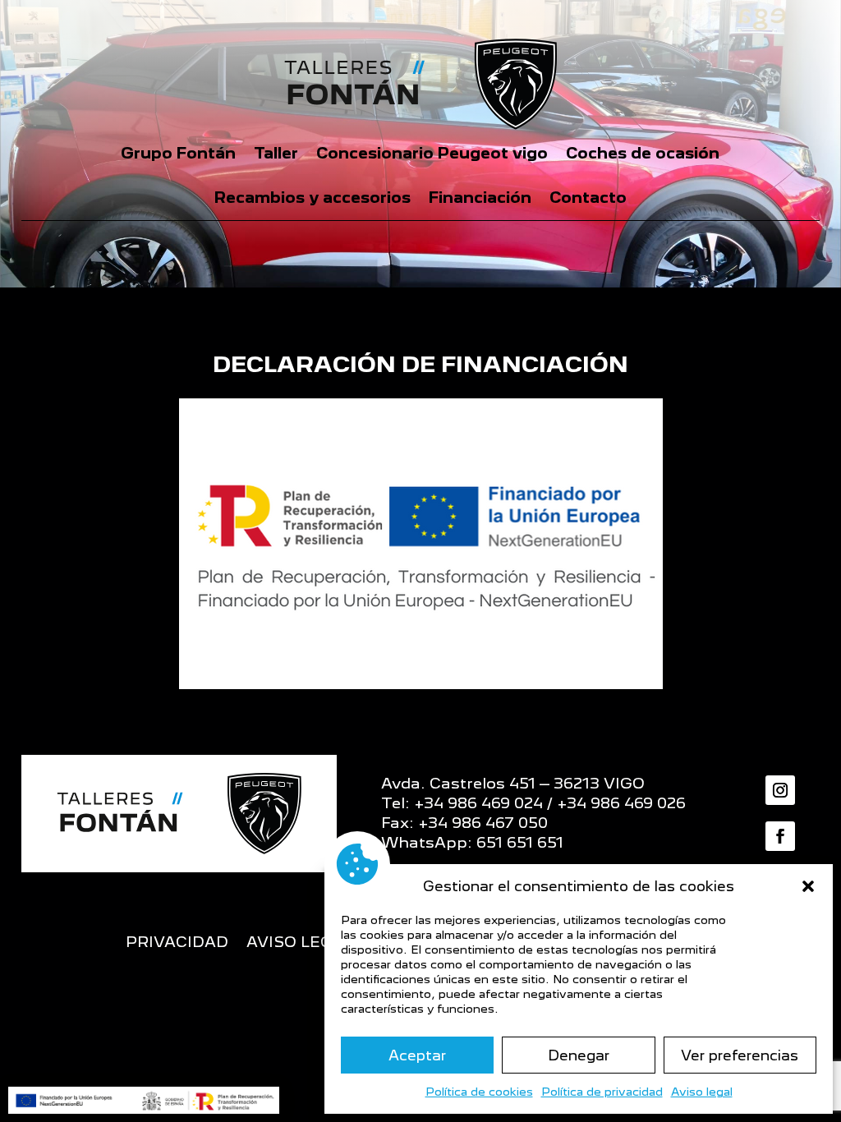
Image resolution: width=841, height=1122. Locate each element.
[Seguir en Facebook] (780, 836)
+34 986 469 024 (478, 803)
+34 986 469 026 (621, 803)
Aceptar (417, 1055)
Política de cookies (479, 1091)
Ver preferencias (739, 1055)
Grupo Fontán (178, 153)
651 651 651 (519, 842)
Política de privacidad (602, 1091)
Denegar (578, 1055)
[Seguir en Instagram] (780, 790)
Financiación (480, 197)
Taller (276, 153)
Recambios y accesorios (312, 197)
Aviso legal (702, 1091)
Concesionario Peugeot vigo (432, 153)
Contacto (588, 197)
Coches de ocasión (642, 153)
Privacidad (177, 943)
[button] (808, 886)
